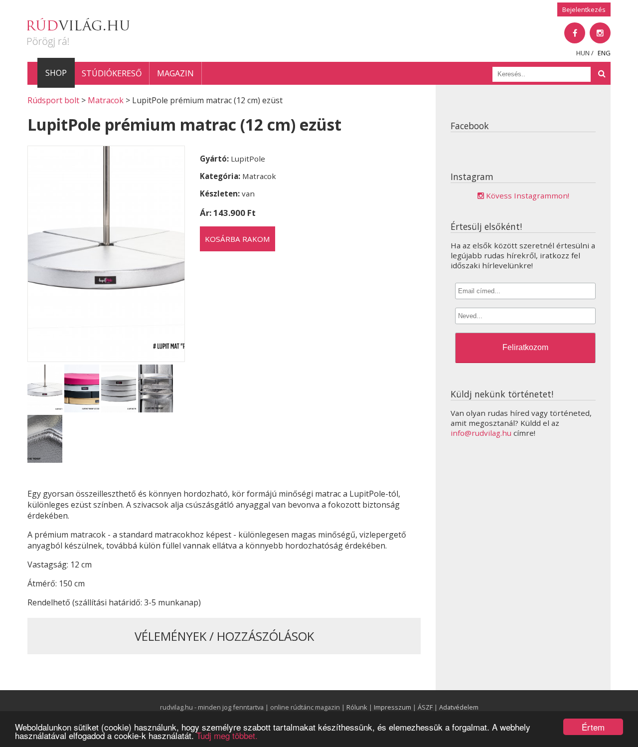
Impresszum (392, 707)
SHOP (56, 72)
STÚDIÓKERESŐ (112, 73)
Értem (593, 727)
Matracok (106, 100)
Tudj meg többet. (227, 735)
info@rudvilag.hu (481, 433)
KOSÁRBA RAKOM (237, 239)
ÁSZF (425, 707)
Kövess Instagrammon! (526, 195)
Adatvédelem (458, 707)
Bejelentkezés (584, 9)
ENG (604, 52)
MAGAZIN (175, 73)
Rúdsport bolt (53, 100)
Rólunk (356, 707)
